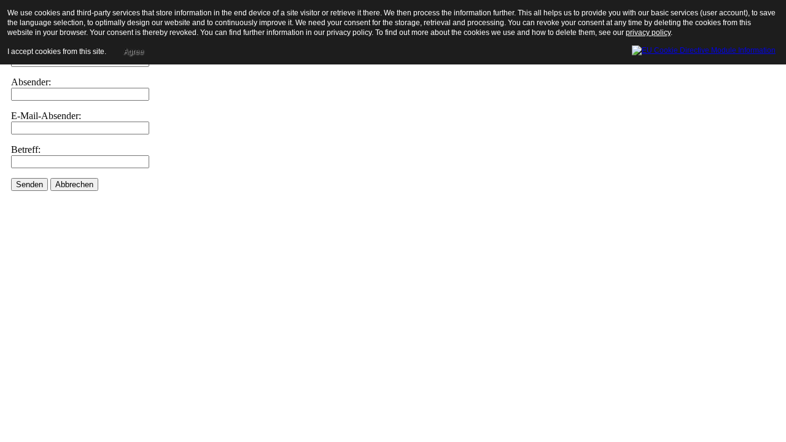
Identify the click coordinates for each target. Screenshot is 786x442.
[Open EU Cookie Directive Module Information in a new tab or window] (704, 48)
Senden (29, 184)
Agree (133, 51)
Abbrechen (74, 184)
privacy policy (648, 32)
